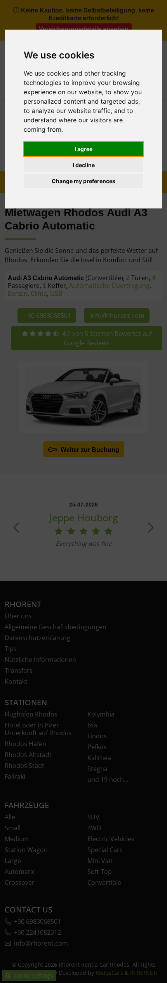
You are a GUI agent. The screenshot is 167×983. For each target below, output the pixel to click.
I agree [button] (83, 149)
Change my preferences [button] (83, 181)
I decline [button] (84, 165)
